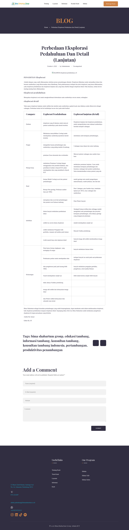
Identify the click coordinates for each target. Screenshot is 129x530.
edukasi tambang (77, 336)
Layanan (55, 3)
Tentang (46, 3)
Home (46, 27)
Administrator (66, 66)
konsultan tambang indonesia (43, 345)
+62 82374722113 (16, 510)
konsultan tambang (64, 341)
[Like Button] (95, 343)
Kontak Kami (75, 3)
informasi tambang (36, 341)
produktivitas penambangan (43, 350)
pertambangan (76, 345)
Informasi (64, 3)
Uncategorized (77, 66)
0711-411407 (15, 495)
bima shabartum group (47, 336)
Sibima (85, 3)
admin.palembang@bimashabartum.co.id (23, 502)
